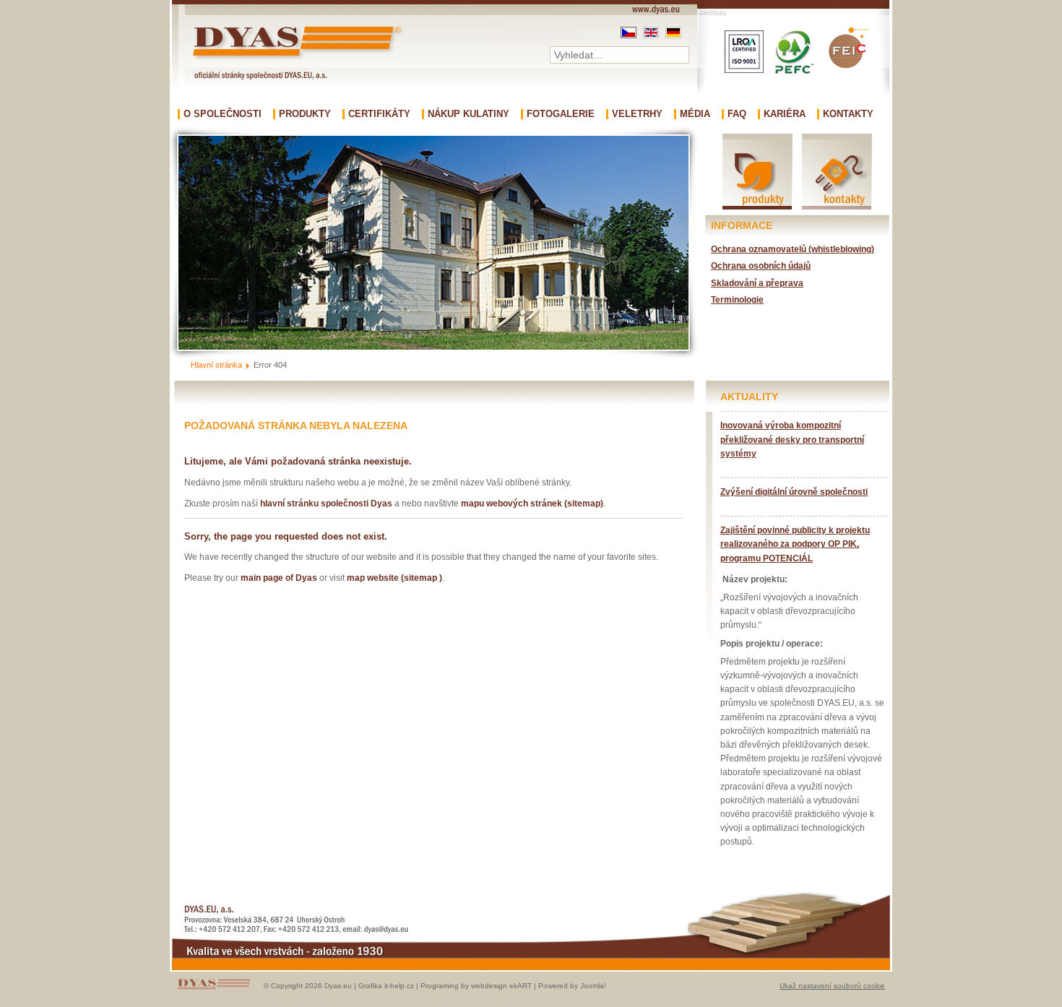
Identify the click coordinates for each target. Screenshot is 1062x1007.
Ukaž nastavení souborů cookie (832, 986)
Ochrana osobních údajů (761, 266)
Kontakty (848, 114)
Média (695, 114)
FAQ (737, 114)
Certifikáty (379, 114)
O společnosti (223, 114)
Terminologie (737, 300)
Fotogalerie (561, 114)
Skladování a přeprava (757, 283)
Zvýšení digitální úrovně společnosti (794, 492)
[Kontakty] (836, 208)
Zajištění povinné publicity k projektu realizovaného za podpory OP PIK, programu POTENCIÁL (795, 544)
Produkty (305, 114)
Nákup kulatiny (468, 114)
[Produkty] (758, 208)
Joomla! (593, 986)
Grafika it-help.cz (386, 986)
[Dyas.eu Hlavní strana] (300, 59)
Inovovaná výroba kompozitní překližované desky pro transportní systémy (792, 439)
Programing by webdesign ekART (476, 986)
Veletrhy (637, 114)
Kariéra (785, 114)
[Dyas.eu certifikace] (793, 105)
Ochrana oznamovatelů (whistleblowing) (792, 249)
